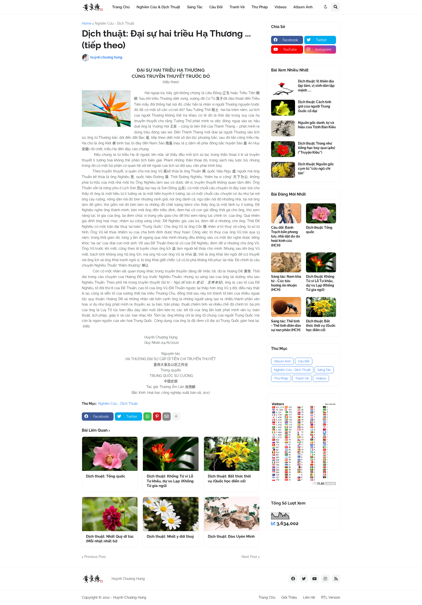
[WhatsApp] (147, 416)
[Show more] (176, 416)
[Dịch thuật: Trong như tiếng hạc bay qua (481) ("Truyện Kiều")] (283, 149)
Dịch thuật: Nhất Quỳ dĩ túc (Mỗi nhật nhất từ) (110, 539)
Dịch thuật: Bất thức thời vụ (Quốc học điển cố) (229, 478)
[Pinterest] (157, 416)
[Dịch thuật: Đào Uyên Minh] (231, 514)
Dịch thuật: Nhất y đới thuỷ (170, 536)
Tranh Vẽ (302, 378)
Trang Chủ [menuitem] (121, 7)
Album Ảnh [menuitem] (303, 7)
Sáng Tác (324, 370)
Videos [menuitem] (280, 7)
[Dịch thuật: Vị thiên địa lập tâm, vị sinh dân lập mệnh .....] (283, 87)
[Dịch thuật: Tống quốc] (109, 454)
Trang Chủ (267, 597)
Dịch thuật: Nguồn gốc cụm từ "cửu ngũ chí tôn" (316, 168)
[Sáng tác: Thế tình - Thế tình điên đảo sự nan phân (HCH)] (286, 307)
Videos (321, 378)
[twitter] (304, 579)
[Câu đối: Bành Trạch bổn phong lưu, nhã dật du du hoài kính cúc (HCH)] (286, 213)
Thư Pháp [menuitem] (260, 7)
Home (86, 23)
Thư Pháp (281, 378)
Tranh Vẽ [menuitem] (237, 7)
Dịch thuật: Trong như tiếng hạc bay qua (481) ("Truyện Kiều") (316, 147)
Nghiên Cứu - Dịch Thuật (114, 23)
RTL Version (330, 597)
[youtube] (314, 579)
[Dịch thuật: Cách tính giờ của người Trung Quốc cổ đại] (283, 108)
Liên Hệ (309, 597)
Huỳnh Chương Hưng (129, 597)
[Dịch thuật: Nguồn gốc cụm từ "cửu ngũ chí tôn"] (283, 170)
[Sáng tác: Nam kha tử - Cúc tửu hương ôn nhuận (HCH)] (286, 262)
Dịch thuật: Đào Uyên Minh (231, 536)
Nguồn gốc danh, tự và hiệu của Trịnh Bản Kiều (317, 125)
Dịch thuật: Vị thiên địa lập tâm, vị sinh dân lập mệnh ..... (316, 85)
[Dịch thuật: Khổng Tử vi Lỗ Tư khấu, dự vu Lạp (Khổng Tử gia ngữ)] (170, 454)
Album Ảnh (282, 361)
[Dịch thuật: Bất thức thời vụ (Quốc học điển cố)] (231, 454)
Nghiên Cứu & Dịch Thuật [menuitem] (158, 7)
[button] (325, 7)
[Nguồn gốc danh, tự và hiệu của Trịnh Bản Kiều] (283, 128)
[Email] (166, 416)
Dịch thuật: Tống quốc (105, 476)
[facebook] (293, 579)
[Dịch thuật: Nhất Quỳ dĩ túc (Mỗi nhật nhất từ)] (109, 514)
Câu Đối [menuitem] (216, 7)
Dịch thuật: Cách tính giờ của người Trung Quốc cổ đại (314, 106)
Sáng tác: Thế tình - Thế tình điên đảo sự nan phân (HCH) (286, 325)
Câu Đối (303, 361)
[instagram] (325, 579)
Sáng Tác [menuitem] (194, 7)
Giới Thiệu (289, 597)
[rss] (336, 579)
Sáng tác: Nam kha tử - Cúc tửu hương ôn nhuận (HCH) (286, 283)
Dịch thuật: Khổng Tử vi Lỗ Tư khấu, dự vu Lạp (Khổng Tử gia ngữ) (170, 481)
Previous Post (95, 557)
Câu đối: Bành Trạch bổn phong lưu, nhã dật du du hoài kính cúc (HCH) (285, 236)
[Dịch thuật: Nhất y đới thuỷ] (170, 514)
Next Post (249, 557)
